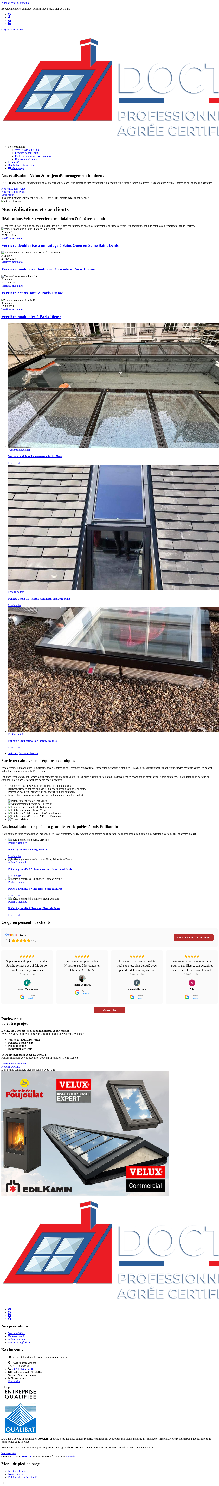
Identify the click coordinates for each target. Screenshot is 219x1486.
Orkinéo (70, 1456)
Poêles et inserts (16, 1339)
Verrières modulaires (12, 238)
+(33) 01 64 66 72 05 (22, 1368)
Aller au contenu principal (15, 2)
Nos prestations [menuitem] (16, 146)
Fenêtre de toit (16, 591)
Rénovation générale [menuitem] (26, 159)
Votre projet (7, 194)
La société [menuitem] (13, 162)
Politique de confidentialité (22, 1477)
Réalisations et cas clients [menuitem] (21, 165)
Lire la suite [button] (27, 974)
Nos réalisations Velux (13, 188)
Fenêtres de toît (16, 1336)
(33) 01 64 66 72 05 (12, 29)
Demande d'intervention (14, 1063)
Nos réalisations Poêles (13, 191)
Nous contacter (16, 1474)
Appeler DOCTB (10, 1066)
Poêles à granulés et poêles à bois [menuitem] (33, 155)
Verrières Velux (16, 1333)
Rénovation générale (19, 1342)
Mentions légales (17, 1471)
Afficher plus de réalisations (23, 753)
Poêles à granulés (17, 842)
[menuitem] (16, 168)
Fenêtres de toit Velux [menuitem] (26, 152)
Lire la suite (14, 463)
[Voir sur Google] (27, 982)
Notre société (8, 1453)
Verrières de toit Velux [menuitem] (27, 149)
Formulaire (14, 1381)
